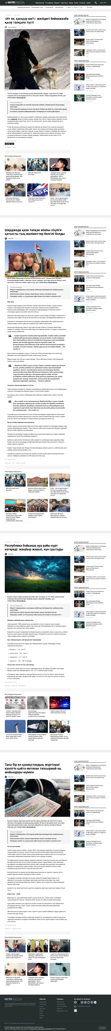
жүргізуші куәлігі (16, 928)
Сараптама (64, 3)
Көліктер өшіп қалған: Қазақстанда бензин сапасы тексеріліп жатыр (96, 30)
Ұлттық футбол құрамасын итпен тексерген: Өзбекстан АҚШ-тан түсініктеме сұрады (38, 109)
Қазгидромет (22, 685)
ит (5, 147)
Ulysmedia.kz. (53, 282)
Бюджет (57, 3)
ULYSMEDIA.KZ (8, 15)
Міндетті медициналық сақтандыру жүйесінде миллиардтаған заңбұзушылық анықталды (96, 21)
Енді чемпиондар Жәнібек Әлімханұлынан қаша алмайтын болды (94, 76)
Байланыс (59, 1008)
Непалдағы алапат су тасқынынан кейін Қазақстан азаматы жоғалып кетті (96, 51)
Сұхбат (88, 3)
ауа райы (7, 685)
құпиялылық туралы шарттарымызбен (41, 1029)
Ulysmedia (10, 238)
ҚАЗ (101, 2)
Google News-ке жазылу (83, 1006)
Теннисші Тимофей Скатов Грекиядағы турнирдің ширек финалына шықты (94, 97)
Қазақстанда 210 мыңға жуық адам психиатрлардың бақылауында (94, 41)
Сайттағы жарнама (62, 1006)
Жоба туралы (60, 1002)
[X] (11, 144)
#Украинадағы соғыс (37, 7)
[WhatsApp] (13, 144)
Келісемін (102, 1028)
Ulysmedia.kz (21, 97)
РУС (105, 2)
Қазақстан (8, 463)
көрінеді (14, 119)
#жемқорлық (49, 7)
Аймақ (71, 3)
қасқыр (9, 147)
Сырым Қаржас (12, 27)
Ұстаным (82, 3)
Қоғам (76, 3)
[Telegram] (8, 144)
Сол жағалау (49, 3)
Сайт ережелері (61, 1004)
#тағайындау (59, 7)
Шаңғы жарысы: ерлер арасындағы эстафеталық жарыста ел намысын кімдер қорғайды (96, 86)
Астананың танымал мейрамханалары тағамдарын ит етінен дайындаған (35, 111)
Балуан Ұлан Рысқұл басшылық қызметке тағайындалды (95, 65)
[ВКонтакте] (6, 144)
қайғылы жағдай (20, 463)
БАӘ (13, 463)
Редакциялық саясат (62, 1011)
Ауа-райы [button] (90, 7)
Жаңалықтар (40, 3)
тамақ (14, 147)
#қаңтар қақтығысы (23, 7)
